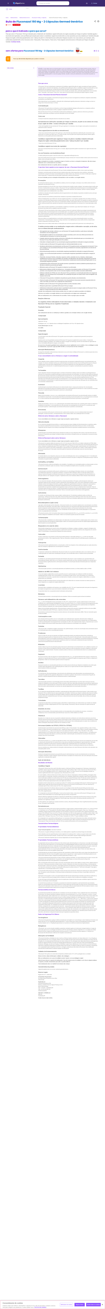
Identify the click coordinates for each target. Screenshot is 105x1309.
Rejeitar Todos (79, 1304)
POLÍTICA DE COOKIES (40, 1307)
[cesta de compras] (86, 3)
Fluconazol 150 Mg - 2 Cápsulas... (39, 17)
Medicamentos (14, 17)
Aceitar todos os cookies (93, 1304)
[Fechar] (102, 1304)
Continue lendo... (16, 42)
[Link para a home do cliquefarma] (24, 3)
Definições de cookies (66, 1304)
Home (7, 17)
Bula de (44, 21)
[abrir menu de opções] (8, 3)
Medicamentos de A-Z (25, 17)
